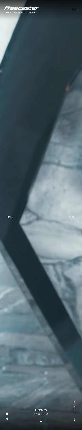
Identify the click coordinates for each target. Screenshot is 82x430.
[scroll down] (74, 419)
